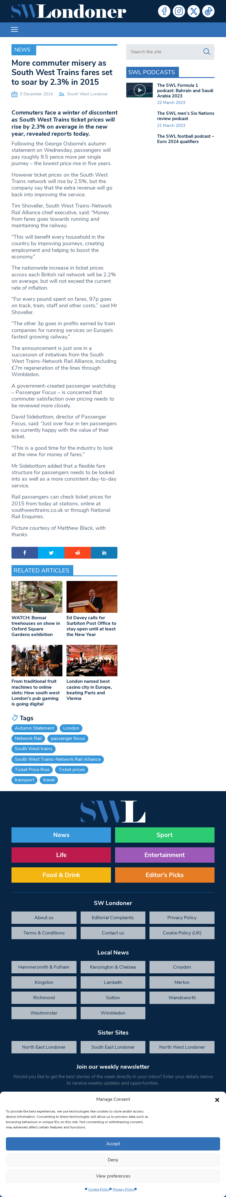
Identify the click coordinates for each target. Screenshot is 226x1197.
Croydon (182, 967)
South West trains (33, 749)
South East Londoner (113, 1047)
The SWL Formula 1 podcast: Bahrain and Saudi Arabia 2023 (185, 90)
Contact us (113, 933)
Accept (113, 1144)
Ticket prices (72, 769)
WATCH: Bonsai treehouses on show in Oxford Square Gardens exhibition (35, 626)
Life (61, 855)
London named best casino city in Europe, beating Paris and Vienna (89, 690)
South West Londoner (87, 94)
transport (24, 780)
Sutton (113, 998)
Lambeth (113, 982)
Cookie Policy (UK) (182, 933)
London (71, 728)
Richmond (44, 998)
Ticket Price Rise (32, 769)
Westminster (43, 1013)
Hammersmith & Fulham (43, 967)
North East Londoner (44, 1047)
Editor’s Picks (165, 875)
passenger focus (68, 738)
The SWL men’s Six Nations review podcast (185, 116)
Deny (113, 1160)
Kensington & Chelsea (113, 967)
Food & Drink (61, 875)
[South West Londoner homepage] (68, 11)
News (22, 49)
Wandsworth (182, 998)
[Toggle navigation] (14, 29)
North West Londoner (182, 1047)
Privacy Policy (124, 1189)
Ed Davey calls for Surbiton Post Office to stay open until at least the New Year (91, 626)
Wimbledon (113, 1013)
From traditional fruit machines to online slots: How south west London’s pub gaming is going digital (35, 692)
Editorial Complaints (113, 917)
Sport (165, 835)
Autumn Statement (34, 728)
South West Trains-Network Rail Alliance (58, 759)
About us (44, 917)
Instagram (179, 11)
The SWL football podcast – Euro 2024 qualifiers (185, 139)
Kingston (44, 982)
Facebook (164, 11)
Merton (182, 982)
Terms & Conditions (44, 933)
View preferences (113, 1176)
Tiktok (208, 11)
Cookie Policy (99, 1189)
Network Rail (28, 738)
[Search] (207, 51)
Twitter (193, 11)
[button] (217, 1099)
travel (49, 780)
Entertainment (164, 855)
